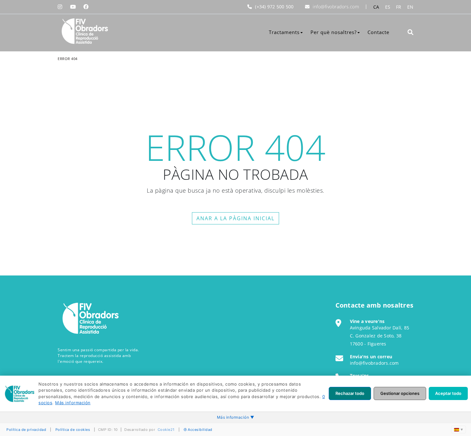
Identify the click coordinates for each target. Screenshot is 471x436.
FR (398, 7)
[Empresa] (84, 31)
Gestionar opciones (399, 393)
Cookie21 (166, 429)
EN (410, 7)
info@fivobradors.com (336, 7)
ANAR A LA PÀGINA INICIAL (235, 218)
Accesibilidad (200, 429)
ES (388, 7)
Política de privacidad (26, 429)
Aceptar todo (448, 393)
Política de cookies (72, 429)
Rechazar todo (349, 393)
